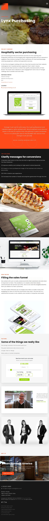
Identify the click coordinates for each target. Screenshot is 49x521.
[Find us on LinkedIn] (6, 502)
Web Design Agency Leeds (7, 505)
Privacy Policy (25, 498)
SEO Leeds (3, 514)
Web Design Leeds (20, 499)
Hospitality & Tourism (6, 82)
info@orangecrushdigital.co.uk (12, 488)
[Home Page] (4, 6)
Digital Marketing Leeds (6, 511)
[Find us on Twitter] (2, 502)
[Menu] (46, 3)
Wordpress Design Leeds (6, 507)
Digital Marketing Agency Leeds (8, 509)
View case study (8, 473)
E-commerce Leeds (5, 512)
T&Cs (30, 498)
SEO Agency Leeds (11, 514)
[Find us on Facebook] (4, 502)
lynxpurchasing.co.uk (9, 87)
